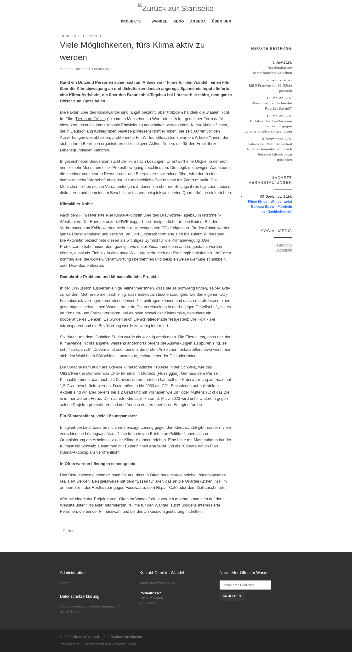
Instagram (283, 250)
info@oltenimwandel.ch (157, 583)
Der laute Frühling (92, 119)
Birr (89, 373)
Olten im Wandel (86, 637)
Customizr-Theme (124, 643)
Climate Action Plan (200, 446)
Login (64, 583)
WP (79, 643)
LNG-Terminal (123, 373)
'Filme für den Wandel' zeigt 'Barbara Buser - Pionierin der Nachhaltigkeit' (269, 206)
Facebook (283, 245)
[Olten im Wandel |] (176, 8)
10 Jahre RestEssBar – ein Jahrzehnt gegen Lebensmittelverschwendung (268, 126)
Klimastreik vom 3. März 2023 (153, 398)
